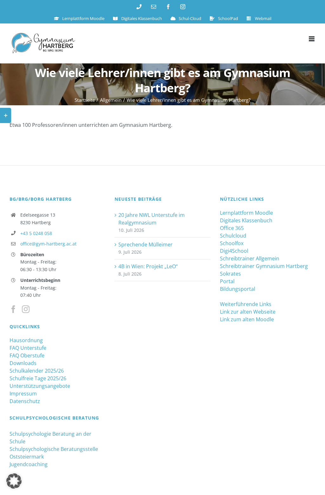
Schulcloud (233, 235)
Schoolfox (231, 243)
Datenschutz (25, 401)
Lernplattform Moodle (246, 212)
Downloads (23, 363)
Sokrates (230, 273)
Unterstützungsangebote (40, 385)
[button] (14, 481)
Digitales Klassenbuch (246, 220)
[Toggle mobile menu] (312, 39)
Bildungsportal (237, 288)
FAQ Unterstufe (28, 347)
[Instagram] (26, 309)
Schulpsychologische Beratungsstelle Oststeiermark (54, 453)
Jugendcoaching (29, 464)
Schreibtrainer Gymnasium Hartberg (264, 266)
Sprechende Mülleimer (145, 244)
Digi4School (234, 250)
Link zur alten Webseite (247, 311)
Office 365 (232, 228)
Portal (227, 281)
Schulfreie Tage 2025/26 (38, 378)
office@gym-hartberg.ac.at (48, 244)
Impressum (23, 393)
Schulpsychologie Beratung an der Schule (50, 437)
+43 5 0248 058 (36, 233)
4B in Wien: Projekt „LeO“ (148, 266)
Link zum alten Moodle (247, 319)
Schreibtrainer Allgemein (249, 258)
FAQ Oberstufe (27, 355)
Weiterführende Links (245, 304)
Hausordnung (26, 340)
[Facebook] (13, 309)
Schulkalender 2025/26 (37, 370)
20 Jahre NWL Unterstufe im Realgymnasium (151, 219)
